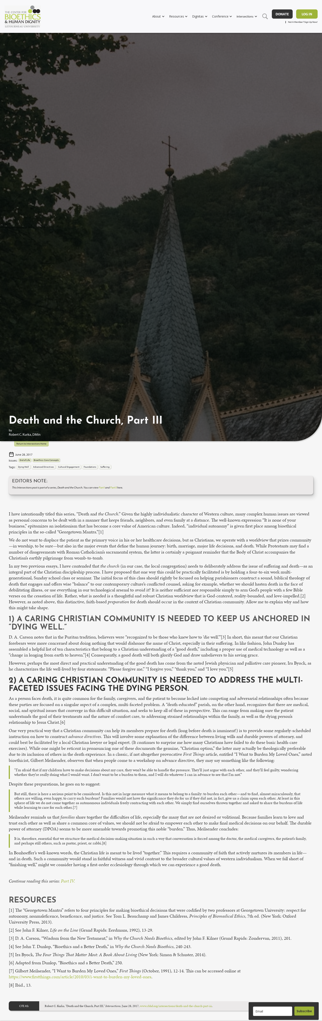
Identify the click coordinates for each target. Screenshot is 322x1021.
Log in (307, 14)
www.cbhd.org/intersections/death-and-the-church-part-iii (176, 1006)
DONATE (282, 14)
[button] (160, 16)
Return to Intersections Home (31, 443)
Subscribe (304, 1011)
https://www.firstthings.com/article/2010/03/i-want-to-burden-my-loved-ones (80, 977)
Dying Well (23, 466)
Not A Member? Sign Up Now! (303, 22)
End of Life (25, 460)
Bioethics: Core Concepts (46, 460)
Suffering (105, 466)
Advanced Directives (43, 466)
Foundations (90, 466)
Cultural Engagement (69, 466)
